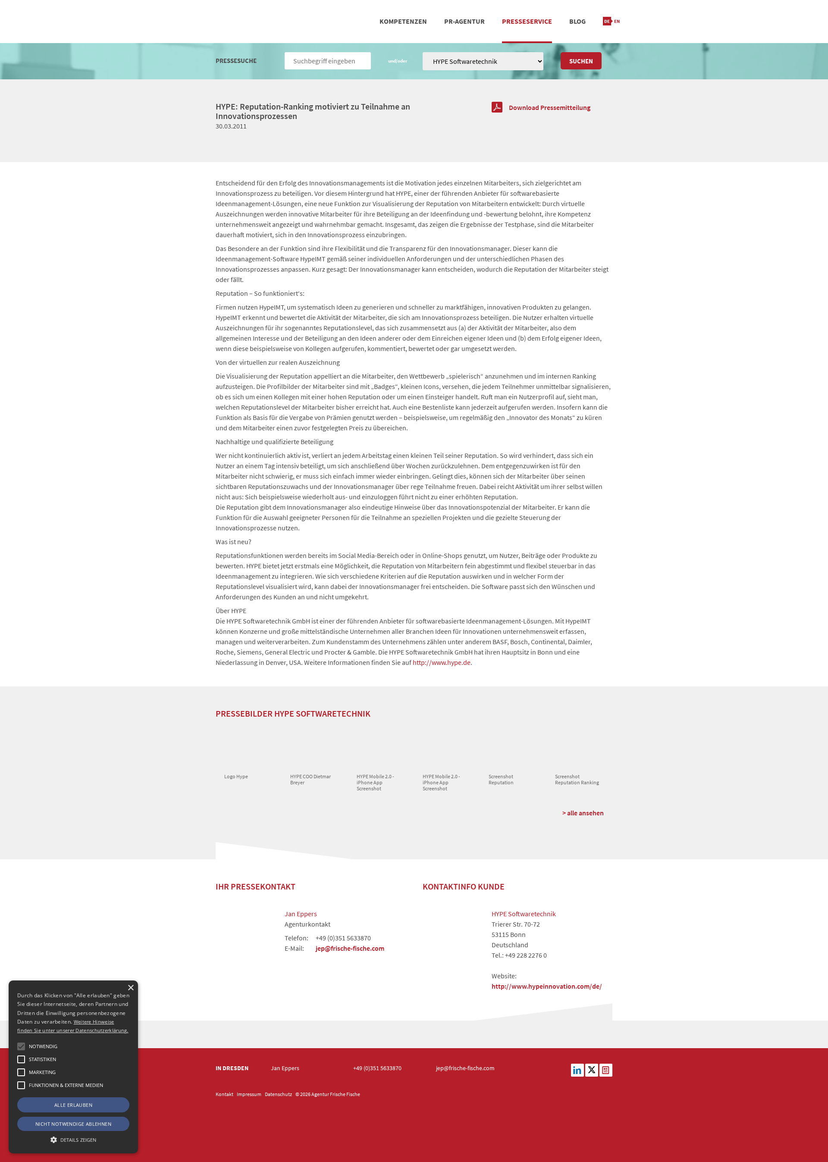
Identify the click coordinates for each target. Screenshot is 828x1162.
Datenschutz (278, 1094)
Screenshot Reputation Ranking (577, 779)
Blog (577, 21)
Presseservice (527, 21)
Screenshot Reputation (501, 779)
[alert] (73, 1066)
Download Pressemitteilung (549, 107)
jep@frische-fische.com (350, 948)
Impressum (249, 1094)
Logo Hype (236, 776)
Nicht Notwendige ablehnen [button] (73, 1124)
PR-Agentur (464, 21)
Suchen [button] (581, 61)
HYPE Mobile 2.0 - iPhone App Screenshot (375, 782)
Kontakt (224, 1094)
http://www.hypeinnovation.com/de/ (547, 986)
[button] (21, 1046)
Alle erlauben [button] (73, 1105)
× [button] (130, 988)
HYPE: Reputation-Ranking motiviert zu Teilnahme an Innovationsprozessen (313, 111)
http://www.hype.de (441, 662)
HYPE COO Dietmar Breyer (310, 779)
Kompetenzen (403, 21)
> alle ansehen (583, 812)
